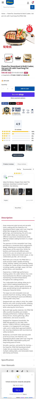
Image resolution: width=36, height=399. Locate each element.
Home (3, 13)
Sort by (19, 169)
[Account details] (28, 3)
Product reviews (8, 164)
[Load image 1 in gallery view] (9, 58)
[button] (3, 2)
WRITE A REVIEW (18, 155)
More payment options (18, 98)
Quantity (4, 84)
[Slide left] (3, 58)
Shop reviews (22, 164)
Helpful (6, 200)
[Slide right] (33, 58)
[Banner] (18, 111)
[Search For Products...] (32, 7)
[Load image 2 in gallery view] (18, 58)
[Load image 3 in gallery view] (27, 58)
